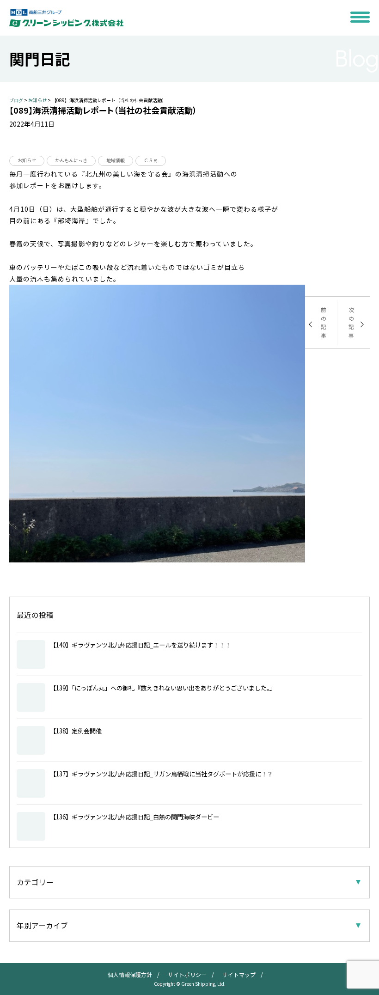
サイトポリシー (187, 974)
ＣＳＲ (151, 160)
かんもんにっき (71, 160)
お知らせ (27, 160)
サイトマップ (239, 974)
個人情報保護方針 (130, 974)
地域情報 (115, 160)
